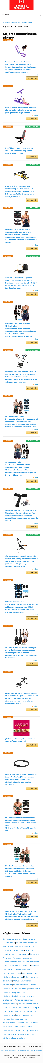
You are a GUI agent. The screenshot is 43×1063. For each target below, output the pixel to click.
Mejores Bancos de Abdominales (17, 22)
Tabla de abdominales (14, 950)
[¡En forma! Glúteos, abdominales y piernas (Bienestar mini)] (21, 728)
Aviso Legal (4, 1050)
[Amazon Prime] (35, 75)
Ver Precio (33, 78)
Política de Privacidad (26, 1050)
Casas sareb (19, 1026)
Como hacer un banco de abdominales (21, 961)
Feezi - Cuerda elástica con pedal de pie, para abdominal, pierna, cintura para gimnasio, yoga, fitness (20, 110)
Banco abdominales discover (17, 965)
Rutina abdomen (20, 984)
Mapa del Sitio (38, 1050)
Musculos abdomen (25, 1015)
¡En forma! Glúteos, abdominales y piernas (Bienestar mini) (20, 740)
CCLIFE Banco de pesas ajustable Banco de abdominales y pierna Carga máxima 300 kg (19, 150)
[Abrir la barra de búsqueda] (40, 15)
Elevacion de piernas (12, 939)
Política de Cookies (14, 1050)
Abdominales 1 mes (12, 973)
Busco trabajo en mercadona (21, 946)
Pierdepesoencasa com (23, 958)
